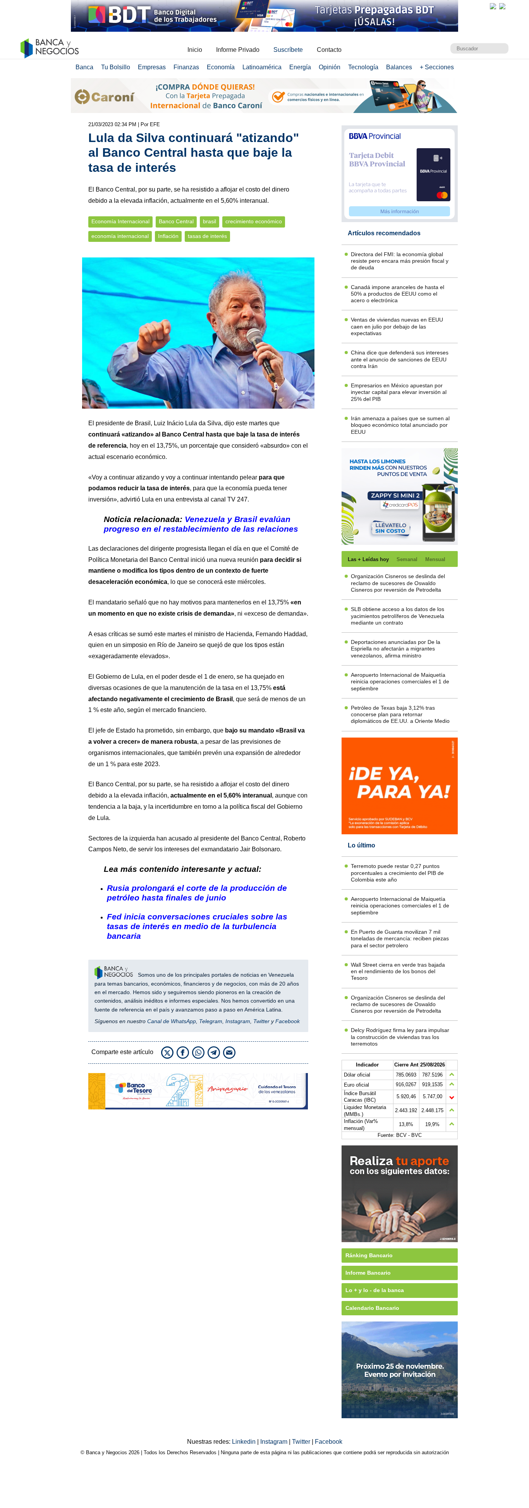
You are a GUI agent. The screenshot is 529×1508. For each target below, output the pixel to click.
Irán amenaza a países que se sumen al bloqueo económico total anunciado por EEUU (400, 425)
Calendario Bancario (372, 1308)
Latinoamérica (262, 67)
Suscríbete (288, 49)
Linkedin (244, 1441)
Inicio (194, 49)
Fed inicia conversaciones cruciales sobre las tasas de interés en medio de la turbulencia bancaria (197, 926)
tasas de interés (207, 236)
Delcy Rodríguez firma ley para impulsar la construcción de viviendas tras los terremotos (400, 1037)
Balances (399, 67)
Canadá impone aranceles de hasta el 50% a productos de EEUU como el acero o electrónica (397, 294)
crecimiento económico (253, 221)
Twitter (261, 1021)
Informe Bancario (368, 1273)
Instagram (237, 1021)
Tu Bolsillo (115, 67)
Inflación (168, 236)
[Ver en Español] (502, 6)
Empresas (152, 67)
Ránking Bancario (369, 1255)
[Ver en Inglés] (493, 6)
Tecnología (363, 67)
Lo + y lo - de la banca (374, 1290)
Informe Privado (237, 49)
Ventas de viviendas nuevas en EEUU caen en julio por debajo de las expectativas (397, 326)
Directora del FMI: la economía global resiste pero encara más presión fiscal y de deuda (399, 261)
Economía (221, 67)
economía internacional (120, 236)
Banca (84, 67)
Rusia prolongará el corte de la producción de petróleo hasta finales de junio (197, 892)
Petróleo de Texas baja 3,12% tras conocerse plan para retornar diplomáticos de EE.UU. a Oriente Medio (400, 714)
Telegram (210, 1021)
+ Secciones (437, 67)
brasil (209, 221)
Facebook (287, 1021)
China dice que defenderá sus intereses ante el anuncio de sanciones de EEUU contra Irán (399, 359)
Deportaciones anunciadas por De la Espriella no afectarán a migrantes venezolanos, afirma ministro (395, 649)
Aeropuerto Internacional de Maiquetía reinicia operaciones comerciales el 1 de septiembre (400, 682)
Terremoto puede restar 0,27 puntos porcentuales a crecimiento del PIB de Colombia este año (397, 873)
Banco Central (176, 221)
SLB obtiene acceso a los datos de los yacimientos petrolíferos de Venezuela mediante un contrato (397, 616)
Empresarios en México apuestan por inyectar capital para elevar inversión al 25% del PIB (399, 392)
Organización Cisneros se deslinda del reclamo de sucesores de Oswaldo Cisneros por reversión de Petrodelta (398, 583)
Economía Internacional (120, 221)
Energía (300, 67)
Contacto (329, 49)
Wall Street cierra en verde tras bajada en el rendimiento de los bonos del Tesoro (398, 971)
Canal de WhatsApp (171, 1021)
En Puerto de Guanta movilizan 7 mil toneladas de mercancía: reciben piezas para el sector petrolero (400, 938)
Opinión (329, 67)
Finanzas (186, 67)
